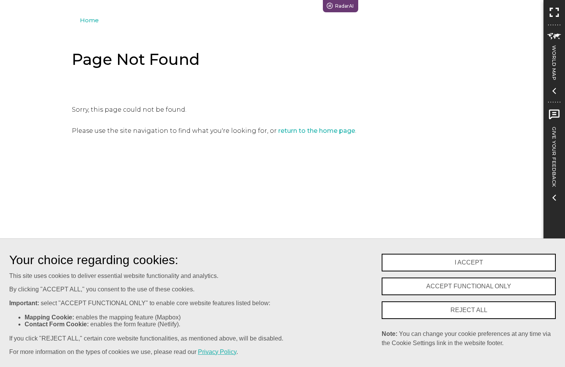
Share (472, 6)
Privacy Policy (217, 352)
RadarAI (344, 6)
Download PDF (427, 6)
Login (505, 6)
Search (382, 6)
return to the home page (316, 130)
